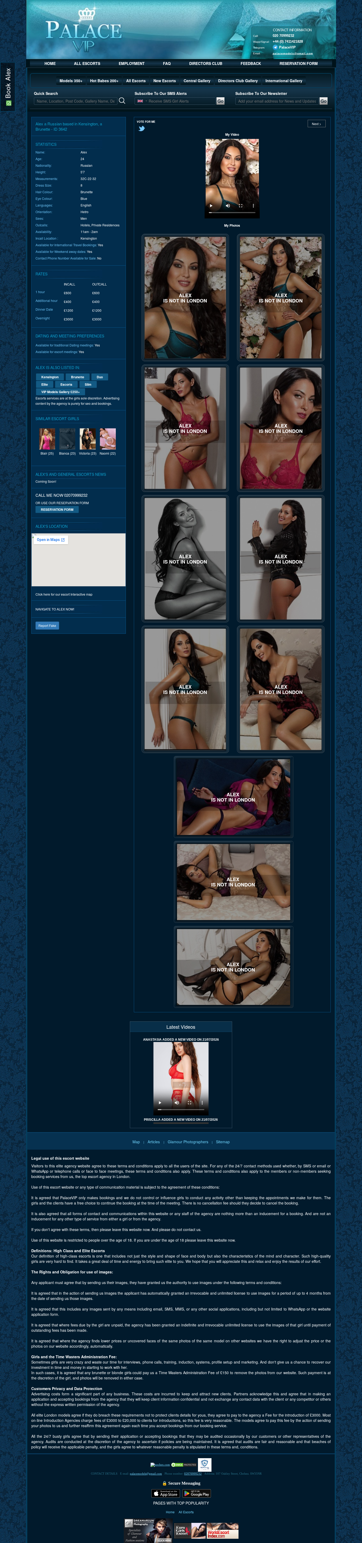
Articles (154, 1141)
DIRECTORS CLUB (205, 63)
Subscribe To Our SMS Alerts (161, 93)
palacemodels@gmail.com (293, 53)
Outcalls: (42, 225)
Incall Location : (47, 238)
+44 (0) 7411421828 (288, 41)
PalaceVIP (287, 47)
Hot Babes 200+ (104, 80)
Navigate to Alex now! (55, 609)
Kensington (50, 377)
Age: (39, 158)
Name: (40, 152)
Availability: (44, 231)
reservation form (57, 509)
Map (136, 1141)
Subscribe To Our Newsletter (261, 93)
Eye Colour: (44, 198)
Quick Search (46, 93)
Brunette (77, 377)
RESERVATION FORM (299, 63)
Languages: (44, 205)
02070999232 (193, 1473)
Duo (100, 377)
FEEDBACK (251, 63)
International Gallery (284, 80)
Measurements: (47, 178)
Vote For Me (146, 122)
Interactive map (81, 594)
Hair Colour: (44, 192)
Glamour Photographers (188, 1141)
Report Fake (47, 625)
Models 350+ (71, 80)
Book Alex (7, 84)
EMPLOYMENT (132, 63)
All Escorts (136, 80)
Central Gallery (197, 80)
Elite (44, 384)
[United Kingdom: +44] (140, 101)
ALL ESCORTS (87, 63)
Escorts (66, 384)
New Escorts (164, 80)
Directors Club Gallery (238, 80)
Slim (88, 384)
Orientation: (44, 211)
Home (170, 1512)
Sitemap (223, 1141)
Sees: (40, 218)
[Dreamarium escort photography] (148, 1530)
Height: (41, 172)
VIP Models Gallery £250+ (60, 391)
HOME (50, 63)
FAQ (167, 63)
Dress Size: (44, 185)
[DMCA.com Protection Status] (184, 1464)
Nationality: (44, 165)
